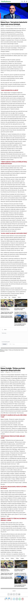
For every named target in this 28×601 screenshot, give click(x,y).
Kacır (6, 297)
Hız (2, 297)
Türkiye (17, 558)
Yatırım (19, 297)
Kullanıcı (12, 558)
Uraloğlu (22, 558)
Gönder (4, 344)
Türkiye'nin (14, 297)
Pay (9, 297)
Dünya (2, 558)
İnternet (7, 558)
